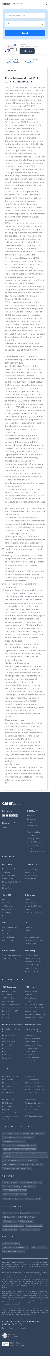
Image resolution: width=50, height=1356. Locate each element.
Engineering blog (33, 832)
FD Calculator (7, 1106)
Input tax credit (8, 916)
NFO (4, 1051)
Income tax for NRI (32, 879)
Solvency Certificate (33, 1048)
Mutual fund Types (9, 1035)
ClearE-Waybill (30, 903)
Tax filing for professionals (12, 955)
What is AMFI (7, 1055)
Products (16, 4)
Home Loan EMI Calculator (35, 1089)
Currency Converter (9, 1113)
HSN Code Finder (31, 955)
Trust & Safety (32, 848)
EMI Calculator (7, 1080)
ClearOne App (30, 944)
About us (30, 816)
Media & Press (32, 825)
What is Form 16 (31, 998)
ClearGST (28, 899)
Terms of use (22, 1328)
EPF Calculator (30, 1113)
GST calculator (8, 1093)
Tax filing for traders (9, 958)
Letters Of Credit (31, 1061)
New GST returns (8, 909)
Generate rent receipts (34, 1086)
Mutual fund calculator (11, 1083)
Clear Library (32, 835)
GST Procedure (8, 998)
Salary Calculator (31, 1109)
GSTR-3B (5, 1018)
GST (4, 899)
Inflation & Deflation (32, 1038)
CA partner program (10, 927)
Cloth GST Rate (31, 968)
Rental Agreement (32, 1057)
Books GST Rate (31, 971)
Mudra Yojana (30, 1035)
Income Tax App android (34, 869)
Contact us (31, 819)
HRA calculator (8, 1100)
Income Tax (29, 872)
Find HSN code (30, 1100)
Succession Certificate (34, 1045)
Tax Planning (7, 872)
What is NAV (7, 1058)
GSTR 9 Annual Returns (11, 1004)
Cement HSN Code (32, 958)
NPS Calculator (31, 1093)
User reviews (32, 829)
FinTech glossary (33, 839)
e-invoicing (6, 913)
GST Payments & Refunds (12, 1008)
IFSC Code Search (32, 1083)
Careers (30, 822)
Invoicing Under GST (10, 1011)
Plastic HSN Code (32, 965)
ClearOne (29, 930)
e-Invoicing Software (33, 906)
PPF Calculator (31, 1076)
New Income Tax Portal (34, 1008)
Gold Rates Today (9, 1109)
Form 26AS (29, 995)
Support (5, 827)
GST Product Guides (35, 845)
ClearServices (7, 879)
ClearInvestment (8, 875)
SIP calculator (7, 1089)
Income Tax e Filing (9, 869)
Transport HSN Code (33, 962)
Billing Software (31, 934)
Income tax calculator (10, 1076)
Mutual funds (7, 888)
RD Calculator (7, 1103)
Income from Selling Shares (35, 1014)
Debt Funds (6, 1048)
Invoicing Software (32, 937)
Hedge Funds (7, 1045)
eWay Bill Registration (33, 913)
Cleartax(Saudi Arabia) (35, 852)
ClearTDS (28, 909)
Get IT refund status (33, 1106)
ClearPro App (7, 940)
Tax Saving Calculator (33, 1103)
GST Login (6, 903)
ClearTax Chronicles (34, 842)
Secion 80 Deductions (33, 875)
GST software (7, 906)
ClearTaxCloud (8, 937)
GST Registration (9, 991)
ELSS (4, 1038)
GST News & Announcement (13, 1001)
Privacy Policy (8, 1328)
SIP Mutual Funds (8, 1042)
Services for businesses (34, 940)
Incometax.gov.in (31, 1011)
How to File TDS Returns (34, 1004)
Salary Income (30, 1001)
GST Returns (7, 995)
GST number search (32, 1080)
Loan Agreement (31, 1042)
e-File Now (27, 51)
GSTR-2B (5, 1014)
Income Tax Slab (31, 991)
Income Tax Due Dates (34, 1018)
